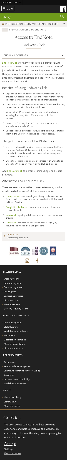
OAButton (11, 222)
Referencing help (12, 283)
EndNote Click (10, 62)
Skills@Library (11, 327)
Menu (9, 9)
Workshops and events (15, 383)
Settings (8, 449)
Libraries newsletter (14, 348)
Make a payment (12, 304)
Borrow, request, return (16, 308)
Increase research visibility (17, 379)
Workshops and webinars (16, 331)
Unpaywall (11, 215)
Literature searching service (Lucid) (22, 370)
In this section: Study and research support (31, 24)
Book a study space (13, 287)
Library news (10, 401)
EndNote (14, 29)
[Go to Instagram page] (27, 261)
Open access (10, 362)
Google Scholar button (17, 207)
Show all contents (16, 55)
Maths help (9, 335)
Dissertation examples (15, 339)
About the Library (12, 397)
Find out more (12, 453)
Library (6, 17)
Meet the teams (12, 406)
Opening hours (11, 278)
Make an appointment (15, 344)
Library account (11, 300)
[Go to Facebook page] (37, 261)
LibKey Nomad (13, 196)
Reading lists (10, 291)
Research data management (17, 366)
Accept (10, 443)
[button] (62, 16)
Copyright (9, 375)
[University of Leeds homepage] (63, 8)
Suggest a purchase (13, 296)
